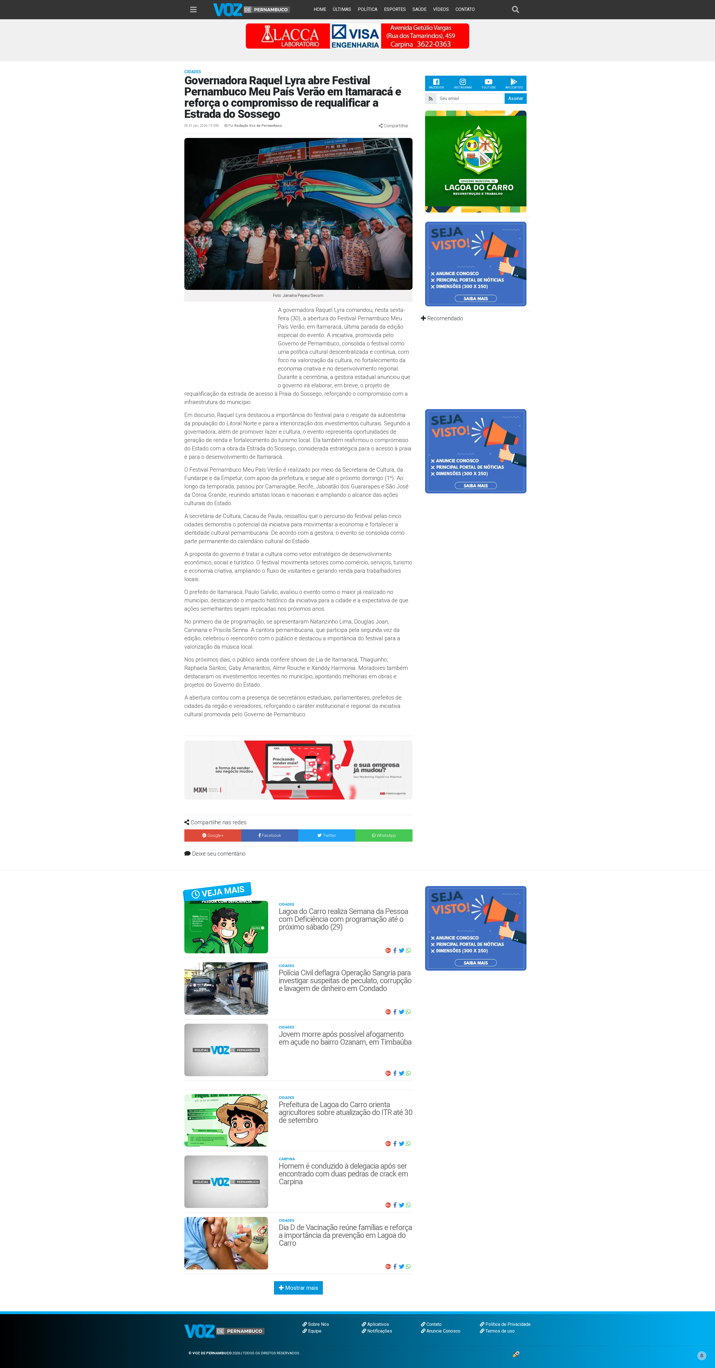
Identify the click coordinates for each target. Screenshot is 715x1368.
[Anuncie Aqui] (475, 263)
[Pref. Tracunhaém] (502, 161)
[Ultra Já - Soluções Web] (516, 1354)
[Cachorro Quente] (298, 769)
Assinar (515, 98)
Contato (433, 1324)
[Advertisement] (230, 346)
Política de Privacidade (507, 1324)
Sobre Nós (318, 1324)
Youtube (489, 87)
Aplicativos (377, 1324)
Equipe (314, 1331)
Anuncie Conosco (442, 1331)
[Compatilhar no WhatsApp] (408, 950)
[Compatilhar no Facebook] (395, 950)
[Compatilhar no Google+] (388, 950)
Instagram (463, 87)
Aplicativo (514, 87)
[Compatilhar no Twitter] (401, 950)
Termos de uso (499, 1331)
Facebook (436, 87)
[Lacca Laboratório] (357, 35)
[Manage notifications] (701, 1355)
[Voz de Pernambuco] (251, 9)
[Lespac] (475, 450)
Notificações (379, 1331)
